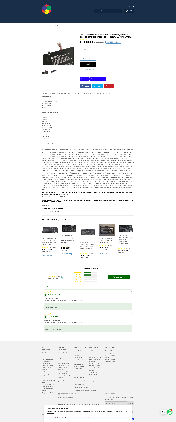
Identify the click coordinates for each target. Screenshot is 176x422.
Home (44, 21)
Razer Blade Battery (48, 386)
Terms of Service (110, 359)
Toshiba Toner (93, 372)
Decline (114, 417)
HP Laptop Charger (64, 365)
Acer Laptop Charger (64, 352)
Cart (130, 11)
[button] (46, 247)
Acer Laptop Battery (48, 352)
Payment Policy (110, 361)
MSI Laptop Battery (48, 384)
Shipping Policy (110, 353)
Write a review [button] (119, 277)
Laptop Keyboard (79, 362)
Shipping (83, 45)
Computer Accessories (81, 21)
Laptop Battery (78, 351)
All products (77, 370)
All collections (78, 368)
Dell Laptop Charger (64, 363)
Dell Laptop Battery (48, 365)
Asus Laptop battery (48, 359)
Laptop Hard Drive (79, 359)
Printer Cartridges (79, 357)
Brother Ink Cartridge (95, 357)
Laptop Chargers (79, 353)
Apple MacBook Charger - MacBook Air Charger (64, 357)
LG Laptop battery (47, 378)
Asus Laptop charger (64, 361)
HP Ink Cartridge (94, 355)
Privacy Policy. (51, 413)
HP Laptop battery (47, 371)
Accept (87, 417)
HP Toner (92, 370)
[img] (47, 292)
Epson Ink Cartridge (95, 363)
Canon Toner (93, 374)
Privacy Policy (109, 351)
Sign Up (130, 403)
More (119, 21)
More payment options (88, 69)
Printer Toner (77, 355)
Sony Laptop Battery (48, 393)
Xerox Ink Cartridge (95, 368)
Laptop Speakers (79, 366)
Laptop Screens (78, 364)
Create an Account (129, 6)
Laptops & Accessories (59, 21)
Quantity (83, 50)
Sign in (119, 6)
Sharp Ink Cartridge (95, 365)
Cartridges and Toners (103, 21)
